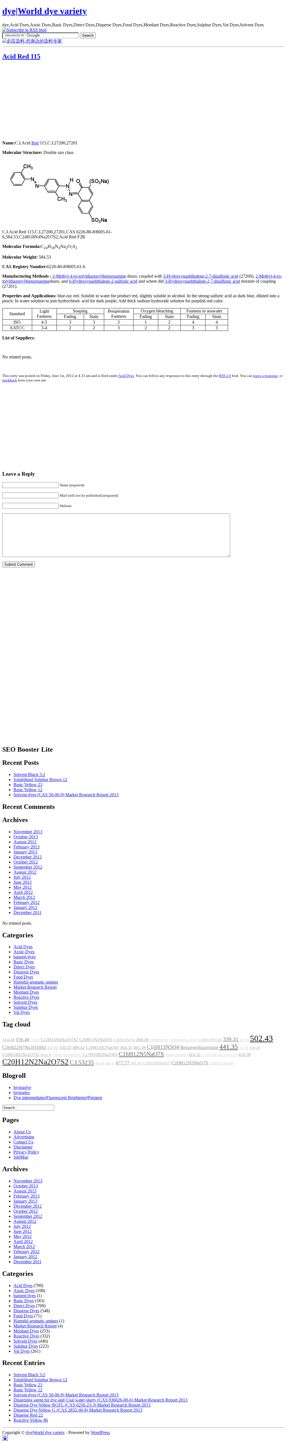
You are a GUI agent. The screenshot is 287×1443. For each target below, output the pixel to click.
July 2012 (22, 877)
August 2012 (24, 872)
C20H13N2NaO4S (102, 1047)
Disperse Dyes (26, 972)
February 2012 (26, 902)
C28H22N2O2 (124, 1040)
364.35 (126, 1047)
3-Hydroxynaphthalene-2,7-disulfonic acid (200, 276)
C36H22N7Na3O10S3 (24, 1047)
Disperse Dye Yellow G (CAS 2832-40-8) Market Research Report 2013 (77, 1410)
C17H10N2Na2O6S (100, 1054)
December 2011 (27, 912)
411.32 (52, 1048)
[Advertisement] (37, 101)
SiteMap (20, 1157)
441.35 (228, 1046)
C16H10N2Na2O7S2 (183, 1040)
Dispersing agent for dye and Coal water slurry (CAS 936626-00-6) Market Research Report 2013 (100, 1400)
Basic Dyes (23, 961)
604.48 (99, 1063)
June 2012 (22, 882)
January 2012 (25, 907)
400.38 (142, 1039)
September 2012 (27, 867)
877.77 (122, 1062)
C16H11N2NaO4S (221, 1063)
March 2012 (24, 897)
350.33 (65, 1047)
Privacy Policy (26, 1152)
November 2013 (27, 831)
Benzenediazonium (199, 1047)
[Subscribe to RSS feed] (24, 29)
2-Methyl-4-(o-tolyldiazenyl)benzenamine (89, 276)
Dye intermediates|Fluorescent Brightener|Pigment (57, 1097)
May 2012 (22, 887)
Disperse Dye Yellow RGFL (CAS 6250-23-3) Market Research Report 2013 (82, 1405)
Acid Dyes (126, 376)
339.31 (231, 1039)
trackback (9, 380)
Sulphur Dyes (25, 1007)
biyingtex (21, 1092)
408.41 (110, 1063)
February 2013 (26, 846)
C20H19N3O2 (159, 1040)
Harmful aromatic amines (35, 982)
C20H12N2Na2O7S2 (35, 1062)
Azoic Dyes (23, 951)
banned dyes (24, 956)
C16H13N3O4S (210, 1040)
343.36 (136, 1063)
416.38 (245, 1054)
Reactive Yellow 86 (30, 1420)
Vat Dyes (21, 1012)
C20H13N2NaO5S (95, 1039)
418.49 (254, 1048)
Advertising (23, 1136)
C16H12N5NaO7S (141, 1054)
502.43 (261, 1038)
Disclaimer (23, 1147)
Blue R (46, 1055)
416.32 (194, 1054)
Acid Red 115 (21, 56)
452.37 (232, 1055)
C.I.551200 (209, 1055)
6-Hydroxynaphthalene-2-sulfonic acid (103, 281)
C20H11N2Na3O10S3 (67, 1055)
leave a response (265, 376)
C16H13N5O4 (163, 1047)
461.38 (139, 1047)
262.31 (222, 1055)
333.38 (243, 1048)
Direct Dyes (24, 967)
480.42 (79, 1047)
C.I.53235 (82, 1062)
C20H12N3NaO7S (190, 1062)
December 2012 (27, 857)
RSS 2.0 (225, 376)
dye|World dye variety (44, 11)
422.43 (244, 1040)
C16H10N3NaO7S (156, 1063)
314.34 (8, 1039)
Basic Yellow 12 (27, 789)
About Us (22, 1131)
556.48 (22, 1039)
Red (35, 143)
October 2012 (25, 862)
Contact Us (23, 1142)
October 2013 (25, 836)
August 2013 (24, 841)
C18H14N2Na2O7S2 (21, 1054)
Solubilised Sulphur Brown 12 (40, 779)
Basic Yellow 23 (27, 784)
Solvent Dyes (25, 1002)
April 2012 (23, 892)
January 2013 (25, 852)
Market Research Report (35, 987)
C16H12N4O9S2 (176, 1055)
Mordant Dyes (26, 992)
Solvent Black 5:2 (29, 774)
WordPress (100, 1432)
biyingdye (22, 1087)
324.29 (35, 1040)
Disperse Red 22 (28, 1415)
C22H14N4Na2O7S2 (59, 1039)
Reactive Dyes (26, 997)
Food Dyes (23, 977)
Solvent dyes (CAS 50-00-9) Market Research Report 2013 (66, 794)
